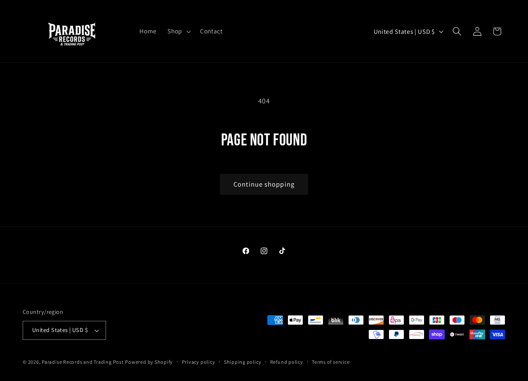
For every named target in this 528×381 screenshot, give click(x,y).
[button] (178, 31)
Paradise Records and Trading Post (82, 362)
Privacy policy (198, 362)
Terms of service (330, 362)
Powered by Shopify (149, 362)
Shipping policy (243, 362)
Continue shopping (264, 184)
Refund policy (286, 362)
